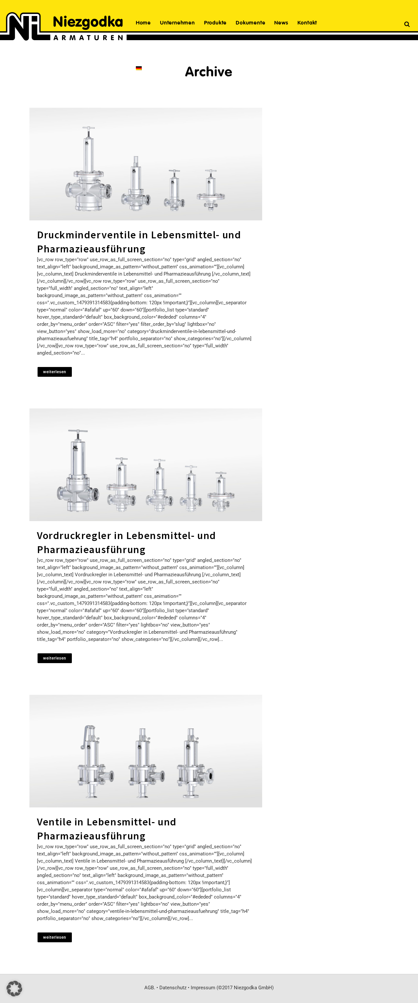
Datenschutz (172, 988)
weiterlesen (54, 372)
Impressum (203, 988)
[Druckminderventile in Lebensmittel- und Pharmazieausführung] (145, 164)
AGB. (149, 988)
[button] (14, 988)
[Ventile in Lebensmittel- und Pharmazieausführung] (145, 751)
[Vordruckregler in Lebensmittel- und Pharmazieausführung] (145, 464)
